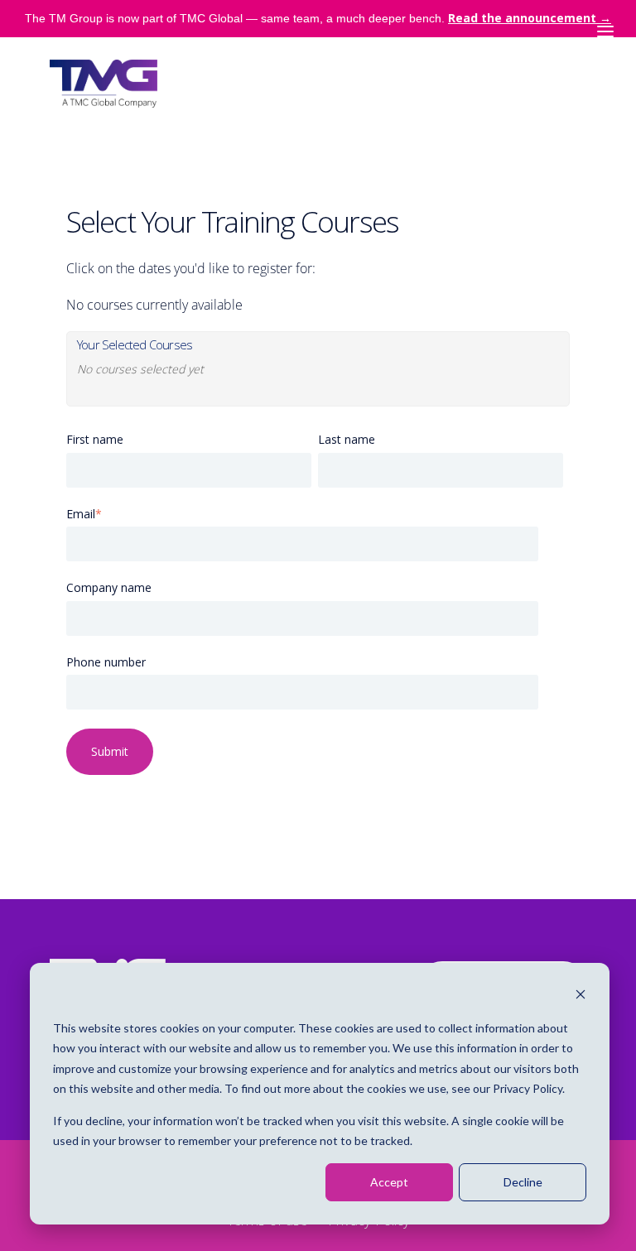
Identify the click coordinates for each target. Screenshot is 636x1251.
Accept (389, 1182)
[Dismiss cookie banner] (580, 996)
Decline (523, 1182)
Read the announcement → (529, 18)
